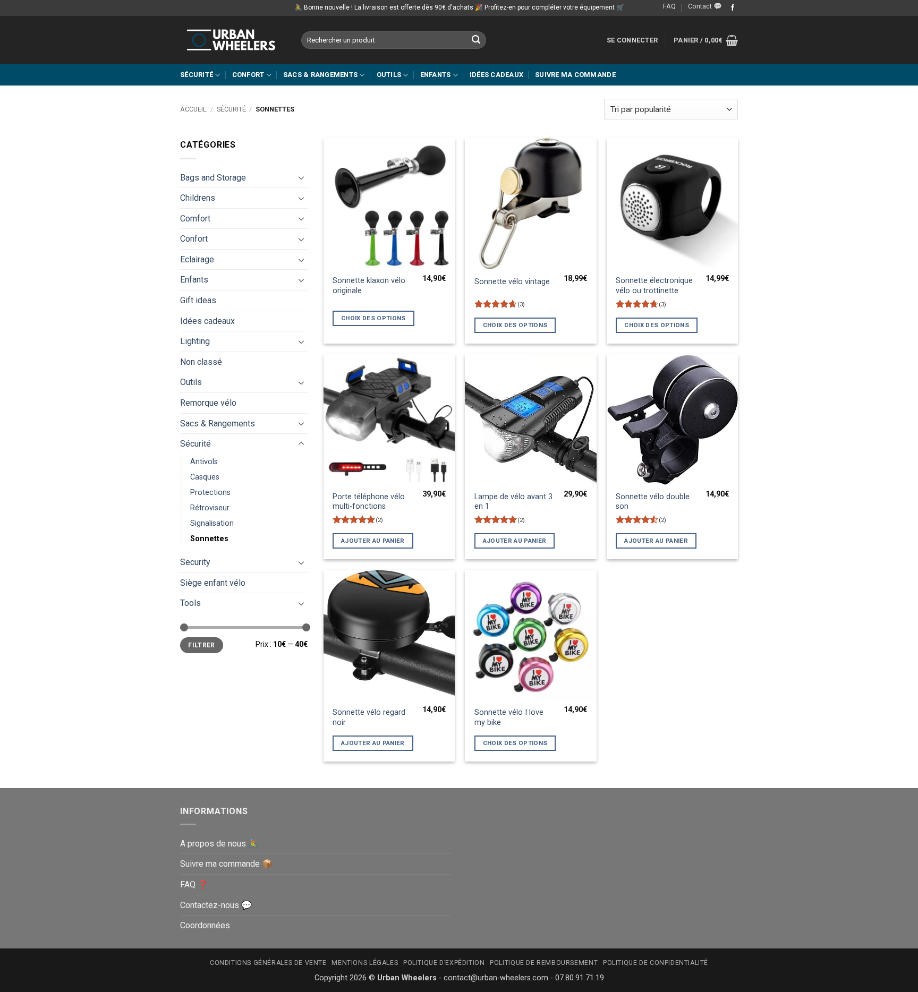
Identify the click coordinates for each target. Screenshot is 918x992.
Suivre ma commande (575, 75)
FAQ (669, 6)
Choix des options (373, 318)
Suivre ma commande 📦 (226, 864)
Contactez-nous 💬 (216, 905)
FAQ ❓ (194, 884)
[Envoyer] (477, 40)
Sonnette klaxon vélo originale (369, 285)
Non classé (201, 362)
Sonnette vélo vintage (512, 281)
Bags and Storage (213, 178)
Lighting (195, 341)
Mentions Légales (365, 963)
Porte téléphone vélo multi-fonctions (369, 501)
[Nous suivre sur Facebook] (732, 8)
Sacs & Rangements (320, 75)
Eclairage (197, 259)
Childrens (197, 198)
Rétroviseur (210, 507)
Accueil (193, 109)
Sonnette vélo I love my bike (508, 717)
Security (195, 562)
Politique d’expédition (443, 963)
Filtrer (201, 645)
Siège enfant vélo (212, 583)
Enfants (435, 75)
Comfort (195, 218)
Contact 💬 (705, 6)
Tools (190, 603)
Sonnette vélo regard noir (369, 717)
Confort (248, 75)
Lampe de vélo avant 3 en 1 (513, 501)
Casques (204, 477)
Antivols (204, 461)
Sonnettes (209, 538)
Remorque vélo (208, 403)
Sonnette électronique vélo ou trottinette (654, 285)
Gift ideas (198, 300)
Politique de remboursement (544, 963)
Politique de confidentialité (655, 963)
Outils (389, 75)
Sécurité (196, 75)
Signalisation (212, 523)
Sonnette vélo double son (653, 501)
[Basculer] (301, 177)
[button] (632, 40)
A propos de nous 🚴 (219, 844)
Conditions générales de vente (268, 963)
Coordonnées (205, 925)
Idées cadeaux (496, 75)
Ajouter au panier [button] (373, 540)
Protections (210, 492)
